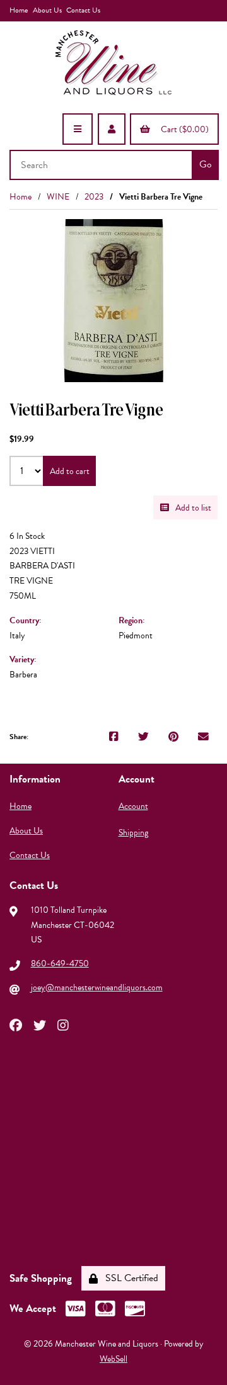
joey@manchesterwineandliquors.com (97, 987)
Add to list (191, 507)
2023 (93, 196)
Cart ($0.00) (183, 129)
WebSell (113, 1358)
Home (18, 10)
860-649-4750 (60, 963)
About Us (47, 10)
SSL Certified (129, 1278)
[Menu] (77, 129)
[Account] (111, 129)
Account (133, 806)
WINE (58, 196)
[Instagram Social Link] (63, 1024)
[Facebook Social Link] (15, 1024)
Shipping (133, 832)
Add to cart (70, 471)
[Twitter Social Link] (39, 1024)
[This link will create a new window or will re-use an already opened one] (114, 737)
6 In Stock (27, 536)
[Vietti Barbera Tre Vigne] (113, 300)
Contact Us (83, 10)
